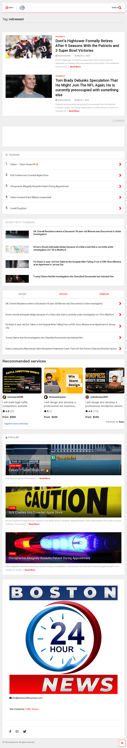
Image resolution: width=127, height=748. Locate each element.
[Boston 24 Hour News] (20, 10)
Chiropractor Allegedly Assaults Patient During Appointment (49, 558)
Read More (75, 67)
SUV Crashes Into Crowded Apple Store (36, 512)
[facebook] (10, 731)
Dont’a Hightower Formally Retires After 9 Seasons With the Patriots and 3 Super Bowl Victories (87, 46)
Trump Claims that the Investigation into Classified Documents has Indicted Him (73, 276)
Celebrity (60, 36)
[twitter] (24, 731)
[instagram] (17, 731)
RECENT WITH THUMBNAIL (20, 222)
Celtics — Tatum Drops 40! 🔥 (29, 470)
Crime (12, 508)
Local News (15, 466)
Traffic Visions (32, 709)
